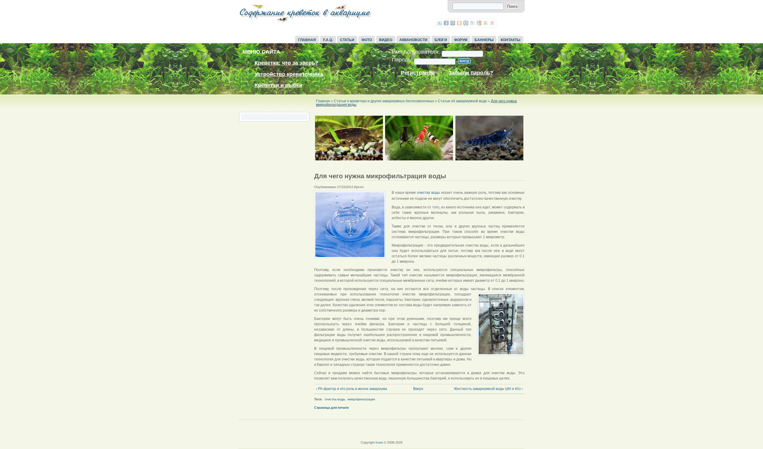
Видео (385, 40)
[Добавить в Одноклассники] (459, 23)
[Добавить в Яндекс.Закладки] (485, 23)
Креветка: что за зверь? (286, 63)
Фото (367, 40)
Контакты (510, 40)
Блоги (441, 40)
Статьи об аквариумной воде (462, 101)
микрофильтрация (361, 399)
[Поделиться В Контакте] (465, 23)
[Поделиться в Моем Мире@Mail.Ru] (452, 23)
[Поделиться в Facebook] (446, 23)
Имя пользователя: (414, 52)
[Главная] (305, 23)
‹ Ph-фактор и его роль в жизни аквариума (351, 389)
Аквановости (413, 40)
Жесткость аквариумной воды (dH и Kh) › (488, 389)
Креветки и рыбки (278, 85)
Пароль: (400, 60)
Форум (460, 40)
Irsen (379, 442)
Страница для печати (331, 407)
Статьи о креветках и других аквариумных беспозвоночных (384, 101)
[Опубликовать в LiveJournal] (472, 23)
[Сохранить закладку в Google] (479, 23)
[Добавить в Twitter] (439, 23)
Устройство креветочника (289, 74)
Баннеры (484, 40)
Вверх (417, 389)
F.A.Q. (328, 40)
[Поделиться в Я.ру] (492, 23)
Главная (307, 40)
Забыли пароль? (471, 73)
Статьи (347, 40)
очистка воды (428, 193)
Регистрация (418, 73)
